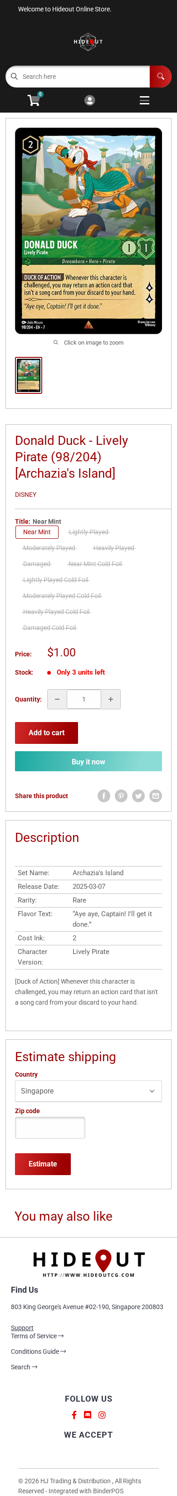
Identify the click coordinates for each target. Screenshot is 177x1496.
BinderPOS (108, 1491)
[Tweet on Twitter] (138, 795)
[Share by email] (155, 795)
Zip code (27, 1111)
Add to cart (46, 732)
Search (21, 1367)
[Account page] (89, 101)
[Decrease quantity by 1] (57, 699)
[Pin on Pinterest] (121, 795)
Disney (25, 494)
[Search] (161, 77)
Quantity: (28, 699)
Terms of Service (34, 1336)
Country (26, 1074)
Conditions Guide (35, 1351)
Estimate (43, 1164)
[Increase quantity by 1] (110, 699)
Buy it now (88, 762)
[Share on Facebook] (104, 795)
